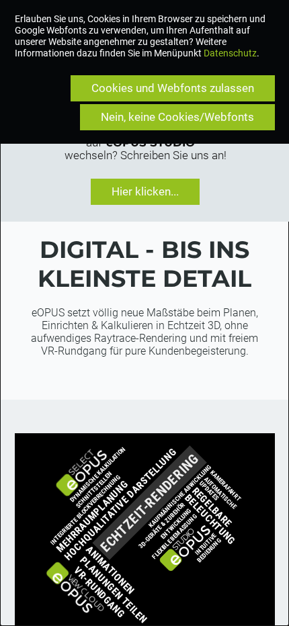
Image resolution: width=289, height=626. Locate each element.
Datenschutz (230, 53)
